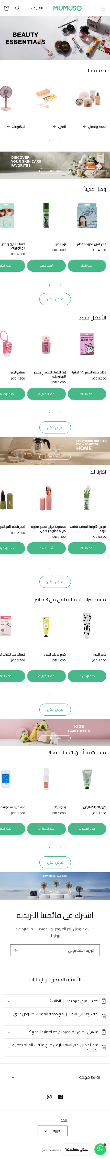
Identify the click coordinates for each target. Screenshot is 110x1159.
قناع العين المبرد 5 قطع (91, 244)
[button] (103, 8)
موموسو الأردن (50, 1149)
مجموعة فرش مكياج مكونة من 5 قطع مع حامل (48, 529)
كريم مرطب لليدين (55, 654)
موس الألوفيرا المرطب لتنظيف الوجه (88, 529)
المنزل (62, 127)
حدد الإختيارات (46, 393)
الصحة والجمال (97, 127)
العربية (38, 8)
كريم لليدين (99, 654)
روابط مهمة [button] (89, 1077)
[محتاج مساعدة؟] (100, 1149)
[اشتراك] (16, 950)
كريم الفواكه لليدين (94, 807)
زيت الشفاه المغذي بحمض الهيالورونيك (49, 374)
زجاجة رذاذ (60, 807)
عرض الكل (55, 299)
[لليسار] (60, 141)
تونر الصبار (60, 244)
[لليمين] (49, 141)
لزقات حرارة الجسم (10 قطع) (89, 372)
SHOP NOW (55, 170)
